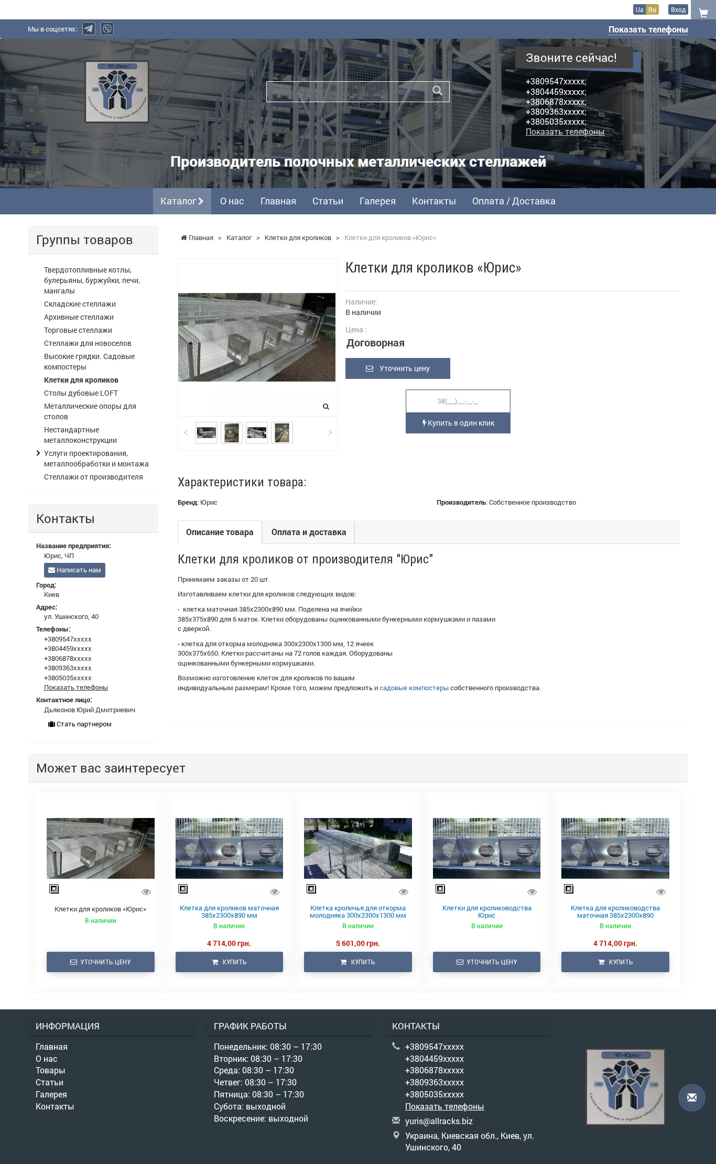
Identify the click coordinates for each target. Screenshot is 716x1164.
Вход (678, 9)
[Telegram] (88, 28)
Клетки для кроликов (81, 380)
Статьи (327, 200)
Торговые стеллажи (78, 330)
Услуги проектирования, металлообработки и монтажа (96, 458)
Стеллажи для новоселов (88, 343)
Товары (51, 1069)
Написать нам (78, 569)
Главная (278, 200)
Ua (640, 9)
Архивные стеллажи (79, 317)
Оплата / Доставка (514, 200)
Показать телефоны (648, 29)
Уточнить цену (401, 368)
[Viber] (107, 28)
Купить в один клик (460, 423)
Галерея (378, 200)
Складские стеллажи (80, 304)
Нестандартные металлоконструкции (80, 435)
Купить (232, 962)
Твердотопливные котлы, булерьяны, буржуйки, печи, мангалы (92, 280)
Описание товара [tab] (220, 531)
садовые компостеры (414, 687)
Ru (652, 9)
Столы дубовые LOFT (81, 393)
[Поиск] (437, 91)
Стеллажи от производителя (93, 477)
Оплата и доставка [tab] (309, 531)
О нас (232, 200)
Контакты (434, 200)
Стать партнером (83, 723)
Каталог (179, 200)
